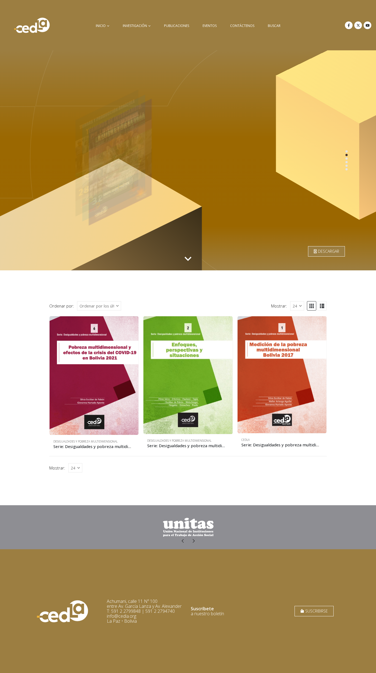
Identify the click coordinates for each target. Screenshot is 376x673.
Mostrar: (279, 306)
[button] (311, 306)
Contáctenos (242, 25)
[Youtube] (367, 25)
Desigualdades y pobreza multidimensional (85, 441)
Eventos (210, 25)
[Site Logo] (31, 25)
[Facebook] (349, 25)
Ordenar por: (61, 306)
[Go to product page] (94, 375)
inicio (101, 25)
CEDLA (245, 440)
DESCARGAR (328, 251)
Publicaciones (176, 25)
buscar (274, 25)
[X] (358, 25)
